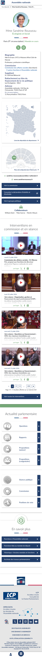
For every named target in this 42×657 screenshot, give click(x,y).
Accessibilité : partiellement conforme (26, 643)
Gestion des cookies (31, 645)
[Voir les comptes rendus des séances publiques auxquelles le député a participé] (21, 480)
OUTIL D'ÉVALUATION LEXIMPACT (20, 638)
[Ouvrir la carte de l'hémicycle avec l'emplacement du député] (21, 159)
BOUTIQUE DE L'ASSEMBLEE (20, 628)
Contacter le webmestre (12, 645)
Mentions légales (9, 643)
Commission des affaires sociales (17, 68)
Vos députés (5, 7)
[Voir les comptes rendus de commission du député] (21, 491)
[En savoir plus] (21, 449)
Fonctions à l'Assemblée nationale (21, 539)
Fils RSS (22, 645)
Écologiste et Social (21, 34)
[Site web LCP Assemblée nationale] (21, 596)
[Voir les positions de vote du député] (21, 502)
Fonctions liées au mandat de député (21, 546)
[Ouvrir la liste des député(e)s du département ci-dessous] (21, 122)
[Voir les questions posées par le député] (21, 426)
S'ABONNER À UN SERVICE (20, 635)
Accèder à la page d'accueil (3, 3)
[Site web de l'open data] (21, 610)
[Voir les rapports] (21, 437)
